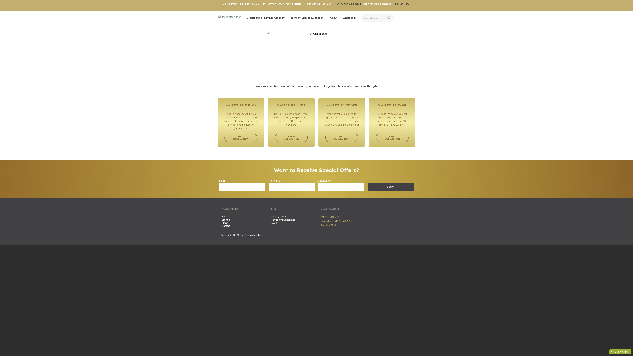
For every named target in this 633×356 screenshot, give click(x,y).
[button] (240, 138)
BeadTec (402, 3)
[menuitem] (266, 17)
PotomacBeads (348, 3)
